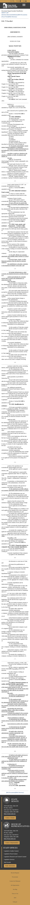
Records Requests (15, 872)
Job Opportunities (15, 885)
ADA (15, 897)
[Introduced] (5, 14)
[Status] (16, 14)
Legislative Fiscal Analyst (10, 854)
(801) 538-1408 (14, 811)
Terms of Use (15, 893)
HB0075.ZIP (5, 12)
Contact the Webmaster (15, 881)
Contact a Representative (11, 842)
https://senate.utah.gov (10, 813)
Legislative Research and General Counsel (15, 856)
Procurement (15, 877)
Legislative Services (9, 859)
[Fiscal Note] (5, 16)
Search (11, 1)
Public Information (10, 865)
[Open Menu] (23, 5)
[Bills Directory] (12, 16)
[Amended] (11, 14)
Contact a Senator (10, 817)
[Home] (10, 5)
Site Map (15, 889)
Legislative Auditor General (11, 851)
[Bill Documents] (22, 14)
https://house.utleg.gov (10, 838)
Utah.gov (15, 902)
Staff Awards (7, 862)
